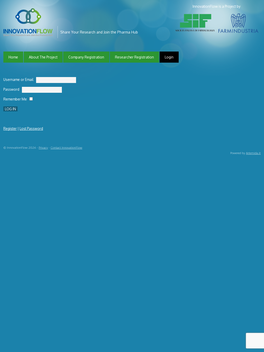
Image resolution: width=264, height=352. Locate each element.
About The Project (43, 57)
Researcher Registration (134, 57)
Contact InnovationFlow (66, 147)
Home (13, 57)
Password (11, 89)
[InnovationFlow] (29, 32)
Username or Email (18, 79)
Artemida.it (253, 153)
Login (169, 57)
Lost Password (31, 128)
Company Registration (86, 57)
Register (10, 128)
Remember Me (15, 99)
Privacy (43, 147)
